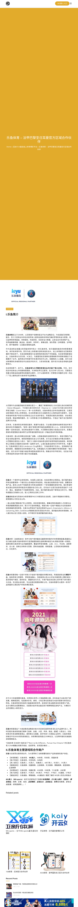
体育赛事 (46, 779)
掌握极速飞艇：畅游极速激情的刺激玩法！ (25, 884)
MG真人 (32, 757)
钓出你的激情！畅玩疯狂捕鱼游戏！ (23, 892)
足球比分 (40, 782)
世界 (55, 782)
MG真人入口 (62, 3)
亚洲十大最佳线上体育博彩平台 (25, 147)
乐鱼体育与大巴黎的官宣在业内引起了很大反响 (43, 368)
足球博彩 (31, 782)
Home (8, 147)
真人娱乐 (58, 779)
